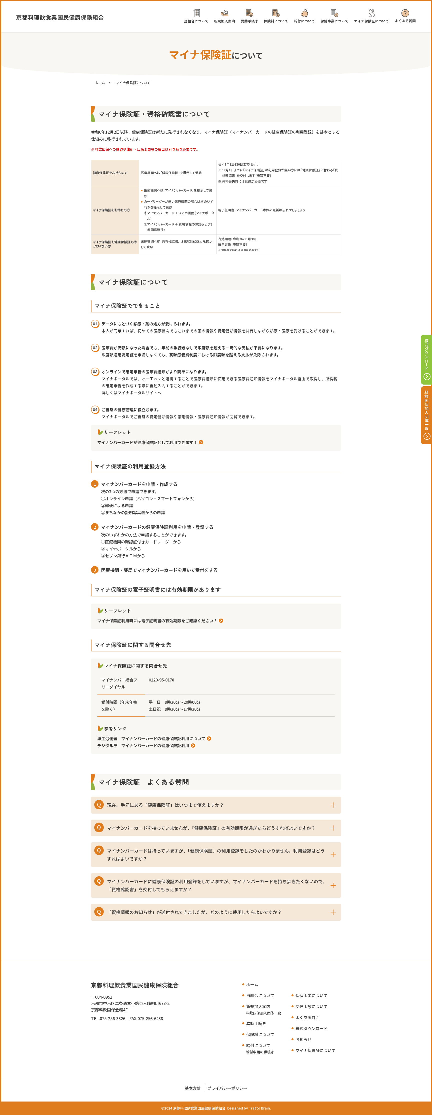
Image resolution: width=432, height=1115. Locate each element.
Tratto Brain (259, 1108)
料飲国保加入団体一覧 (427, 410)
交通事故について (312, 1006)
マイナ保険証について (371, 20)
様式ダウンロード (427, 355)
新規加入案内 (224, 20)
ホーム (99, 82)
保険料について (276, 20)
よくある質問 (405, 20)
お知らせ (304, 1039)
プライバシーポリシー (227, 1088)
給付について (304, 20)
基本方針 (193, 1088)
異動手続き (249, 20)
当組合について (196, 20)
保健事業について (334, 20)
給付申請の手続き (260, 1051)
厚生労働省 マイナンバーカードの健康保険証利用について (151, 738)
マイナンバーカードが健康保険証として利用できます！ (147, 442)
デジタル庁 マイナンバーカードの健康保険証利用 (143, 745)
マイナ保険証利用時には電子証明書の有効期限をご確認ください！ (157, 621)
